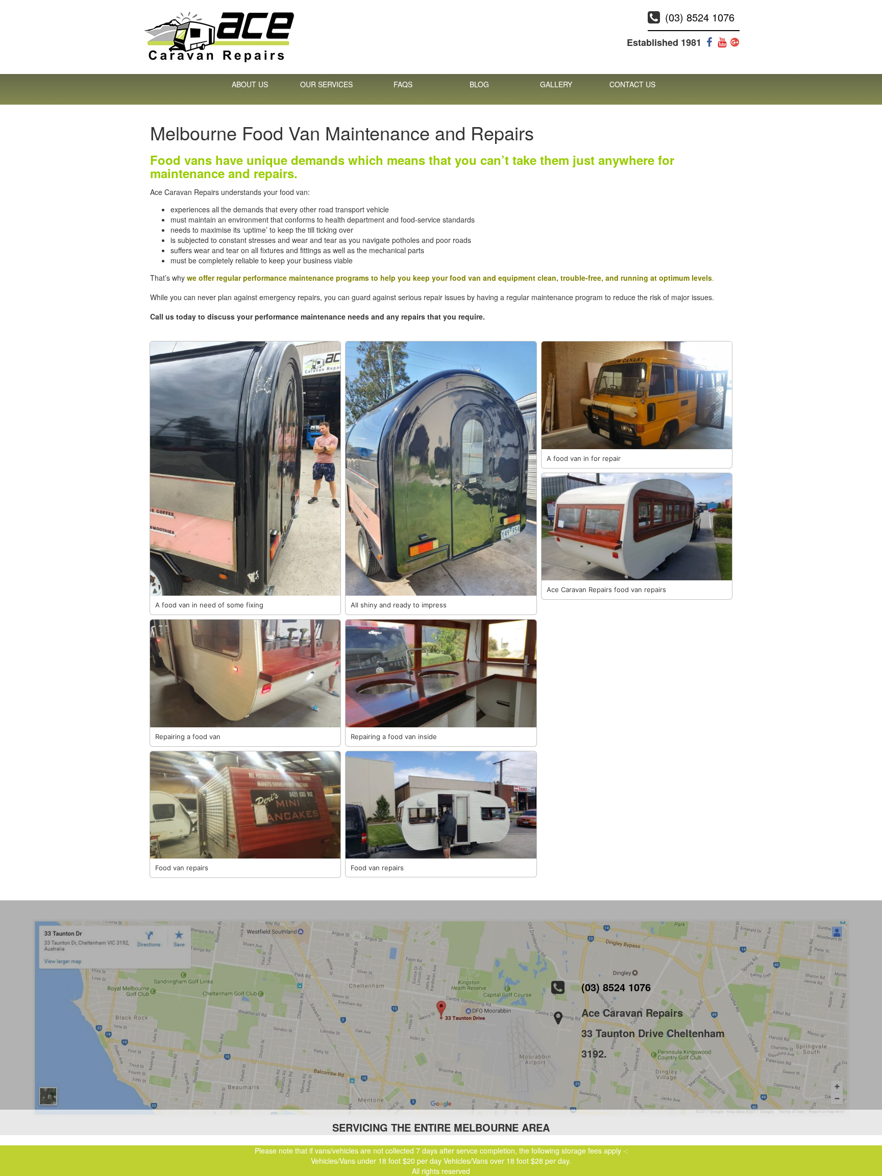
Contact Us (632, 84)
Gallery (556, 84)
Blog (479, 84)
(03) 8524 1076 (699, 17)
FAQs (403, 84)
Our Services (326, 84)
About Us (250, 84)
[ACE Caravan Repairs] (219, 36)
